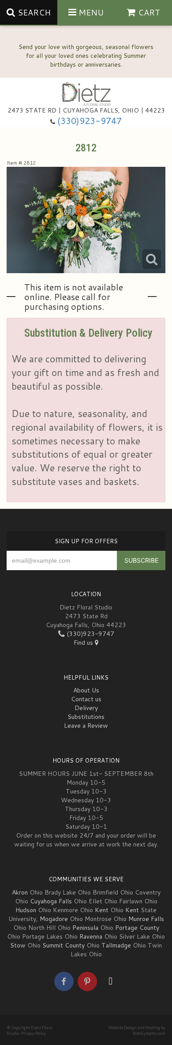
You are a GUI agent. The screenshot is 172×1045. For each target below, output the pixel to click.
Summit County (63, 945)
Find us (84, 642)
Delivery (86, 707)
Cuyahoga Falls (51, 901)
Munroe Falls (146, 918)
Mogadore (54, 918)
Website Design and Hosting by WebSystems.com (136, 1030)
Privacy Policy (33, 1033)
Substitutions (86, 716)
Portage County (137, 927)
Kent (101, 910)
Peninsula (85, 927)
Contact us (86, 699)
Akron (20, 892)
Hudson (25, 910)
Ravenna (90, 936)
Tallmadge (116, 945)
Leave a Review (86, 725)
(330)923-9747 (89, 121)
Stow (18, 945)
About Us (86, 690)
